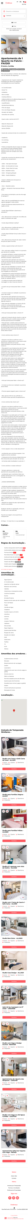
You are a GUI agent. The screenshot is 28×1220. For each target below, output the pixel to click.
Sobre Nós (14, 1176)
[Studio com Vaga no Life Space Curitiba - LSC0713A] (14, 1102)
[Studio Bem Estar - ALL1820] (14, 926)
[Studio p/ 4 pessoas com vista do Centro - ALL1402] (14, 854)
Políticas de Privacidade (14, 1190)
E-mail (14, 22)
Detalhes (14, 769)
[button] (3, 53)
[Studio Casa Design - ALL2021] (14, 960)
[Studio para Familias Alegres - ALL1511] (14, 782)
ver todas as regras (6, 569)
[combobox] (16, 16)
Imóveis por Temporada (14, 1185)
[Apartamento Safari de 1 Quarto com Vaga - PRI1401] (14, 1138)
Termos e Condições (14, 1188)
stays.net (15, 1217)
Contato (14, 1178)
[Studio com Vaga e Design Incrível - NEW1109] (14, 1031)
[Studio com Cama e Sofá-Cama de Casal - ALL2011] (14, 746)
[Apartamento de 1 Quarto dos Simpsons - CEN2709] (14, 1066)
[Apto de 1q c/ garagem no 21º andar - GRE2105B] (14, 995)
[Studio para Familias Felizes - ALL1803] (14, 818)
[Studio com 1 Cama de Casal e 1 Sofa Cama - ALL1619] (14, 890)
